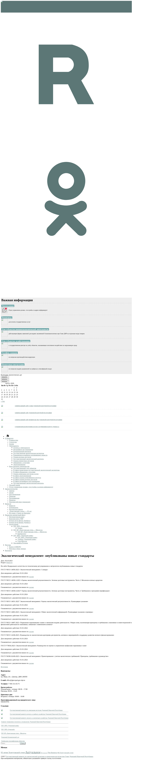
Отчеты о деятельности (21, 448)
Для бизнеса (52, 753)
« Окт (3, 401)
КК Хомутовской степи (65, 753)
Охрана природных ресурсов (23, 461)
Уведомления (8, 306)
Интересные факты (16, 509)
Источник (4, 667)
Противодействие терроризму (19, 502)
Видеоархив (44, 752)
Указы (11, 492)
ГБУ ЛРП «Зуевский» (21, 526)
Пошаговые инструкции (13, 364)
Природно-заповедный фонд (15, 515)
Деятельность (14, 446)
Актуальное (33, 752)
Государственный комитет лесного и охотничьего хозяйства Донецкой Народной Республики (39, 718)
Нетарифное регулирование (23, 449)
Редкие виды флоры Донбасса (19, 522)
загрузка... (5, 377)
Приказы (12, 496)
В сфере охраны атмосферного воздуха (27, 477)
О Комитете (9, 438)
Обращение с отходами (21, 463)
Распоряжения (14, 498)
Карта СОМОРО (15, 547)
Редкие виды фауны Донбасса (19, 520)
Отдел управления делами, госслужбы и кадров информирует (31, 487)
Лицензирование (19, 464)
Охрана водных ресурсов (22, 457)
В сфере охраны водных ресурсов (25, 479)
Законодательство (11, 489)
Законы (11, 491)
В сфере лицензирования (22, 476)
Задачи (11, 444)
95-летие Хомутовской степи (13, 752)
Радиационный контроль (22, 451)
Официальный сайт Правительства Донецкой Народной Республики (38, 420)
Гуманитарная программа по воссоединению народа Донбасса (37, 426)
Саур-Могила (22, 541)
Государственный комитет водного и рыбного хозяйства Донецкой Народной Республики (38, 714)
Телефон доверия (9, 353)
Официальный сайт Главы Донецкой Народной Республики (35, 406)
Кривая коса (21, 534)
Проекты (12, 500)
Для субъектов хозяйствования (16, 341)
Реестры (8, 545)
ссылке (31, 577)
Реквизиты (7, 317)
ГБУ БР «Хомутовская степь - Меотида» (13, 733)
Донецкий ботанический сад (10, 737)
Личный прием (14, 485)
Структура (13, 442)
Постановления (14, 494)
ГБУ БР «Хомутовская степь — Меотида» (28, 530)
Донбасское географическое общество (13, 741)
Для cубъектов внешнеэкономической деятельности (25, 329)
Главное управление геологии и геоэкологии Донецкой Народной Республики (26, 722)
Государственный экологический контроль (28, 459)
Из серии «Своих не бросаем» (19, 513)
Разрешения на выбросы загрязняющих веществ (30, 455)
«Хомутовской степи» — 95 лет (20, 511)
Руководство (13, 440)
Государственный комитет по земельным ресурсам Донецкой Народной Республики (36, 710)
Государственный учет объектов (24, 468)
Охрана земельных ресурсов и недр (25, 474)
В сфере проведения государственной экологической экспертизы (36, 470)
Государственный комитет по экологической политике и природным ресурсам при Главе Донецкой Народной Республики (49, 756)
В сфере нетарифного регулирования (26, 481)
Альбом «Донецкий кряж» (26, 539)
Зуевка (19, 528)
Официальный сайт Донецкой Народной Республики (33, 413)
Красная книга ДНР (16, 519)
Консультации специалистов (19, 466)
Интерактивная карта (16, 517)
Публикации (13, 507)
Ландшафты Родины (20, 543)
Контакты (8, 550)
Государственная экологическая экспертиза (28, 453)
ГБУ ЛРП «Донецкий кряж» (23, 535)
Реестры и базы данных (17, 549)
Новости (8, 504)
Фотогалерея (13, 524)
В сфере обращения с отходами (24, 472)
